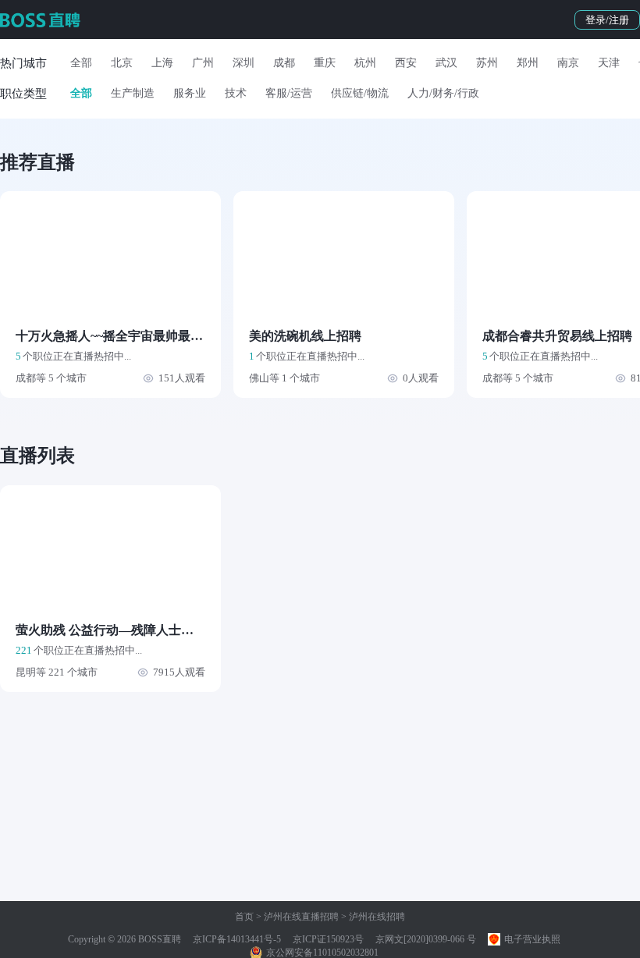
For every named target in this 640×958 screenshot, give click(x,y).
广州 (203, 63)
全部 (81, 63)
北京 (122, 63)
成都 (284, 63)
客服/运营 (288, 93)
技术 (236, 93)
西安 (406, 63)
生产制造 (133, 93)
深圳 (243, 63)
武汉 (446, 63)
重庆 (325, 63)
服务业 (189, 93)
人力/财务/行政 (443, 93)
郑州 (528, 63)
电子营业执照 (531, 939)
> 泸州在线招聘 (372, 916)
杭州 (365, 63)
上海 (162, 63)
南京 (568, 63)
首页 (244, 916)
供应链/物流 (360, 93)
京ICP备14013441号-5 (237, 939)
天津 (609, 63)
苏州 (487, 63)
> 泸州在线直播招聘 (296, 916)
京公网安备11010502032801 (321, 952)
